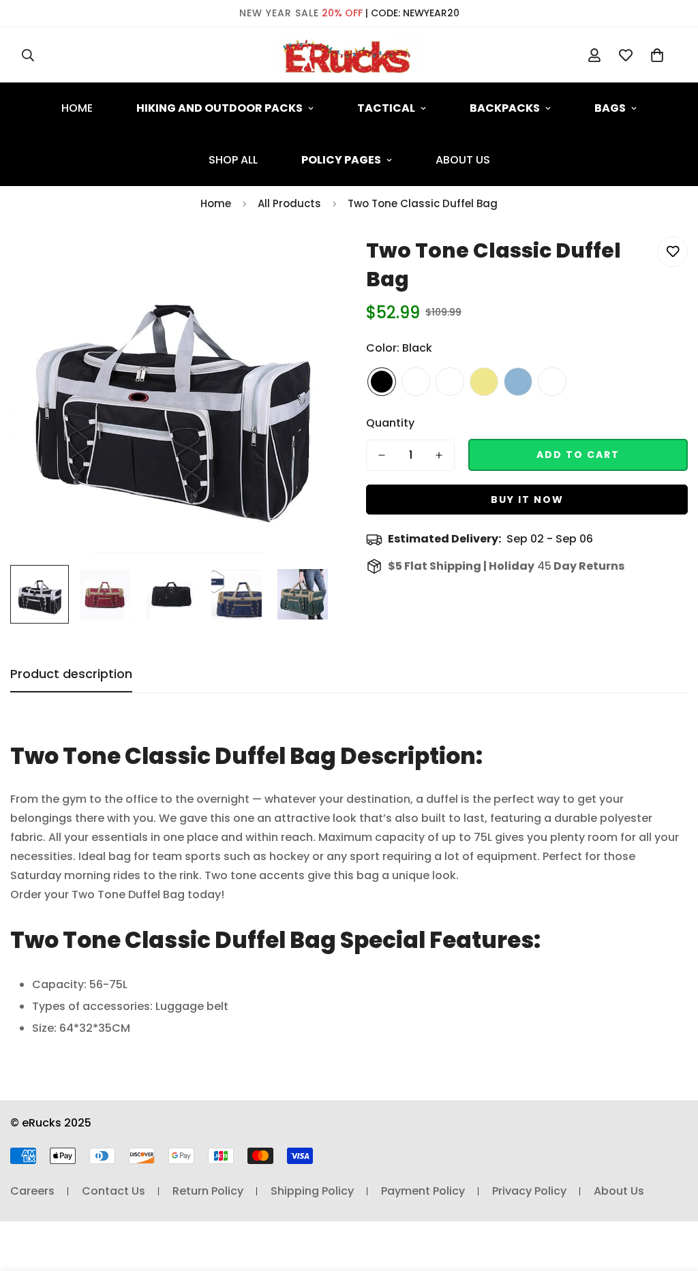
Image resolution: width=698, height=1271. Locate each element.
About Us (463, 160)
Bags (610, 108)
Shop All (233, 160)
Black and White (415, 381)
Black (381, 381)
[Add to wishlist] (672, 251)
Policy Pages (341, 160)
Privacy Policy (529, 1191)
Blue (518, 381)
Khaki (484, 381)
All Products (289, 203)
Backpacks (505, 108)
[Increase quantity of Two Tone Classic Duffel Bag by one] (439, 455)
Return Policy (207, 1191)
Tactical (386, 108)
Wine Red (450, 381)
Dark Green (552, 381)
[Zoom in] (303, 262)
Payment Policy (423, 1191)
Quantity (390, 423)
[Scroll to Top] (671, 1196)
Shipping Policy (312, 1191)
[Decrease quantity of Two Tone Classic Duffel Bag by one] (382, 455)
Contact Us (113, 1191)
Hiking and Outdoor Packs (219, 108)
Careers (32, 1191)
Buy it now (527, 499)
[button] (657, 55)
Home (77, 108)
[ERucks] (349, 54)
